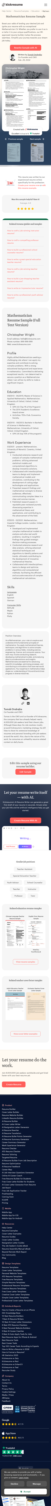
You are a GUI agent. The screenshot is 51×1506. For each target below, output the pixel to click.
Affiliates (6, 1398)
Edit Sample (25, 771)
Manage (37, 1483)
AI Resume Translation (11, 1133)
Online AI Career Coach (12, 1175)
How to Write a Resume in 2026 (15, 1349)
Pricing (5, 1203)
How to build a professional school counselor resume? (22, 251)
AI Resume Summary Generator (15, 1139)
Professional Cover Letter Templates (17, 1300)
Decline (14, 1483)
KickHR (5, 1200)
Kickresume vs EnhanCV (12, 1364)
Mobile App (7, 1212)
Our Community (9, 1255)
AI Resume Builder (10, 1121)
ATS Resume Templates (12, 1276)
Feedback (6, 1401)
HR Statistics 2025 (10, 1355)
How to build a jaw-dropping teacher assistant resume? (23, 280)
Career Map (7, 1169)
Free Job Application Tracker (14, 1191)
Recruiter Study (8, 1370)
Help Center (7, 1227)
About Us (6, 1380)
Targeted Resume (9, 1157)
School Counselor (34, 882)
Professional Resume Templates (15, 1285)
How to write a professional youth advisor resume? (25, 296)
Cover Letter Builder (10, 1112)
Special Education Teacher (24, 876)
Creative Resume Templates (14, 1288)
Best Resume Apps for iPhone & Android (19, 1337)
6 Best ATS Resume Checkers (14, 1325)
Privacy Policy (8, 1389)
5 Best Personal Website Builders (16, 1328)
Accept (27, 1491)
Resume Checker (9, 1148)
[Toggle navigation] (45, 4)
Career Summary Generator (14, 1142)
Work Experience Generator (13, 1145)
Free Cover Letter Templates (14, 1291)
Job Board (6, 1188)
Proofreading (7, 1194)
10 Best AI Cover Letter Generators (17, 1322)
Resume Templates (10, 1267)
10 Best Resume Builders (12, 1316)
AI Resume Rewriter (10, 1130)
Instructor (32, 889)
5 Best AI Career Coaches (13, 1331)
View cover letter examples (25, 1034)
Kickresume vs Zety (10, 1358)
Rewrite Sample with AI (25, 47)
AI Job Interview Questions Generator (18, 1172)
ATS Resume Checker (11, 1151)
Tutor (33, 896)
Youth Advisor (13, 882)
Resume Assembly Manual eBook (16, 1249)
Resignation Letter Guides (13, 1243)
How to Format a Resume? (13, 1352)
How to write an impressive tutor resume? (25, 288)
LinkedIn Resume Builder (12, 1118)
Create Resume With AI (25, 820)
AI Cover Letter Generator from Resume (19, 1185)
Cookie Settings (9, 1392)
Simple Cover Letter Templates (15, 1297)
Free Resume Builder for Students (16, 1178)
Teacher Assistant (24, 869)
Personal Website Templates (14, 1273)
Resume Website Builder (12, 1115)
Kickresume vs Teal (10, 1367)
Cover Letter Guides (10, 1240)
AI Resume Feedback (11, 1166)
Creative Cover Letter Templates (16, 1294)
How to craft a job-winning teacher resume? (22, 270)
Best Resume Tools (10, 1340)
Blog (4, 1258)
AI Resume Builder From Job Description (19, 1160)
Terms (4, 1386)
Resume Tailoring (9, 1154)
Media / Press (8, 1395)
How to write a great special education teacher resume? (24, 260)
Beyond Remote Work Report (14, 1252)
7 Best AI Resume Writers (13, 1319)
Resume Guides (9, 1237)
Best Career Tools (9, 1343)
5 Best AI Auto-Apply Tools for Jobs (17, 1334)
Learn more (23, 1477)
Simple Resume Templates (13, 1282)
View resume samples (25, 962)
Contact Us (7, 1383)
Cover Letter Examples (11, 1234)
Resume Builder (9, 1109)
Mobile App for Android (12, 1218)
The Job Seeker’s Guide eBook (15, 1246)
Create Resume (13, 1084)
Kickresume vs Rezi (10, 1361)
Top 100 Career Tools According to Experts (20, 1346)
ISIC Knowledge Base (11, 1313)
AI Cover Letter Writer (11, 1124)
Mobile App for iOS (10, 1215)
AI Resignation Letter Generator (15, 1127)
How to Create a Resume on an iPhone (18, 1310)
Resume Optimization (11, 1163)
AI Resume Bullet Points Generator (17, 1136)
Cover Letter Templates (12, 1270)
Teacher (16, 889)
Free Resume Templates (12, 1279)
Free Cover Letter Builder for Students (18, 1181)
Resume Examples (10, 1231)
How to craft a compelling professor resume (23, 241)
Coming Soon (8, 1197)
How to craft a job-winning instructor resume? (23, 232)
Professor (19, 896)
